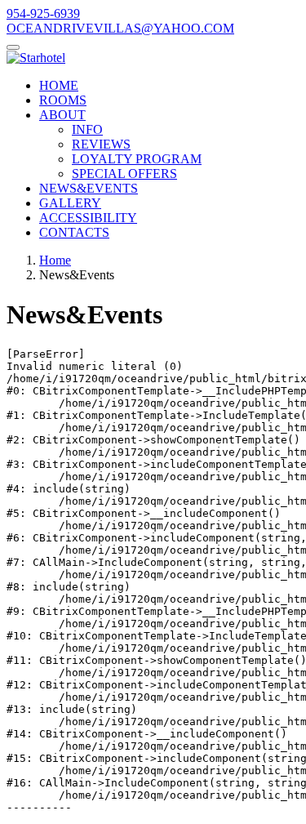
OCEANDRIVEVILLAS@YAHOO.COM (120, 28)
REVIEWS (101, 144)
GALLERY (70, 203)
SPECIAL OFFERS (124, 173)
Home (55, 260)
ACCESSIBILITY (88, 218)
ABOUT (62, 115)
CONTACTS (74, 232)
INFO (87, 129)
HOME (58, 85)
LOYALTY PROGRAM (137, 159)
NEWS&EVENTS (88, 188)
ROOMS (62, 100)
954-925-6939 (43, 13)
